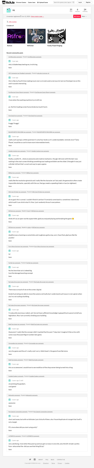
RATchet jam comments (15, 211)
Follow (78, 16)
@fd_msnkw (13, 22)
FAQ (47, 459)
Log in (80, 2)
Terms (53, 463)
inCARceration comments (15, 57)
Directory (46, 463)
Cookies (67, 463)
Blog (52, 459)
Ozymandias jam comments (16, 343)
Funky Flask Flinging (54, 46)
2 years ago (15, 120)
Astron (9, 46)
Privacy (60, 463)
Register (88, 2)
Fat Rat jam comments (14, 263)
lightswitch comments (14, 395)
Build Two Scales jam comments (17, 324)
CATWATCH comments (15, 436)
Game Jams (31, 2)
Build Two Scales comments (16, 360)
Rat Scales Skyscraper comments (17, 305)
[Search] (73, 2)
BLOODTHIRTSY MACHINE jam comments (20, 132)
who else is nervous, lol (43, 73)
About (40, 459)
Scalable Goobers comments (16, 376)
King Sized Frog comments (15, 115)
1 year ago (15, 61)
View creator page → (37, 16)
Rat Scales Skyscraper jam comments (18, 282)
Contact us (61, 459)
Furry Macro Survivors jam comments (18, 246)
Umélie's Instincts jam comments (17, 151)
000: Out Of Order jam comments (17, 192)
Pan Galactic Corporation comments (18, 411)
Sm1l (28, 211)
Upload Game (43, 2)
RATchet (30, 46)
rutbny (29, 227)
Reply (10, 67)
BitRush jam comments (15, 173)
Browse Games (21, 2)
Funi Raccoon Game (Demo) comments (19, 92)
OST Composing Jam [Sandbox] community (20, 73)
